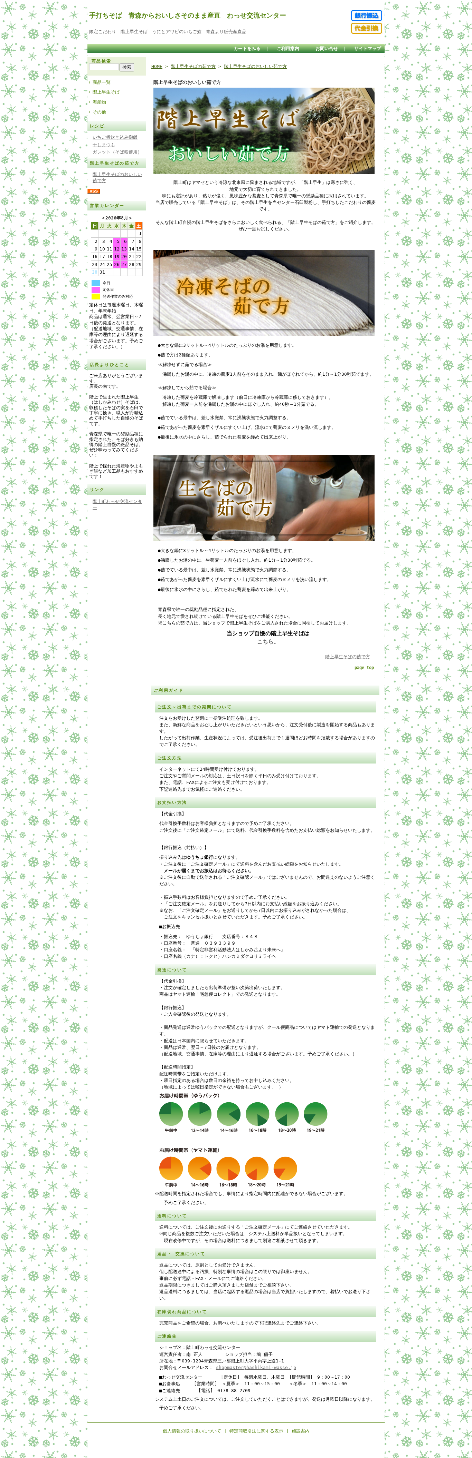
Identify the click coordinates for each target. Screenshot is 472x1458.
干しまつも (104, 144)
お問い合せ (326, 48)
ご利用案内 (288, 48)
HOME (156, 66)
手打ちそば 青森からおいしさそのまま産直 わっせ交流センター (187, 15)
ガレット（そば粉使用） (117, 152)
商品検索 (102, 61)
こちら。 (268, 641)
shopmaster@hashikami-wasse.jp (256, 1367)
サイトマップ (367, 48)
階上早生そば (106, 92)
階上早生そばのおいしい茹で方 (255, 66)
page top (364, 667)
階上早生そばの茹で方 (115, 163)
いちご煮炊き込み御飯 (115, 137)
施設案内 (301, 1431)
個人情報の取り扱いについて (192, 1431)
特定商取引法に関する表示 (256, 1431)
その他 (99, 112)
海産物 (99, 102)
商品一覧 (102, 82)
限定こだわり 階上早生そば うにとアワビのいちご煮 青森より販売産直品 (167, 31)
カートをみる (247, 48)
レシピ (97, 126)
